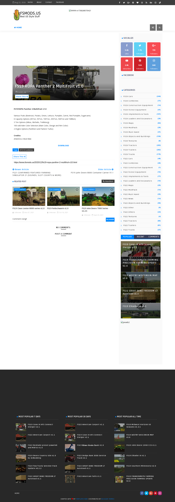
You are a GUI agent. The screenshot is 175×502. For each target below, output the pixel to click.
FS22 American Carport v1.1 (41, 435)
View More (109, 181)
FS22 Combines (130, 163)
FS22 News (128, 199)
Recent (140, 237)
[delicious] (160, 2)
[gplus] (128, 2)
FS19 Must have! (131, 132)
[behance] (151, 2)
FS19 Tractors (130, 145)
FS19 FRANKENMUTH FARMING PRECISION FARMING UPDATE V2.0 (140, 263)
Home (30, 2)
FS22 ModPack (130, 190)
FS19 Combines (20, 189)
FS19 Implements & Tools (136, 114)
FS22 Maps (128, 185)
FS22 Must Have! (131, 194)
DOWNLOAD (63, 145)
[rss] (146, 2)
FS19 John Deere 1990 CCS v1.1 (141, 445)
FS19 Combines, (35, 92)
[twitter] (124, 2)
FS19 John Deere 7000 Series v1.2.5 (95, 209)
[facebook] (119, 2)
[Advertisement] (75, 49)
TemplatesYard (82, 499)
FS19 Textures (130, 141)
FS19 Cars (128, 96)
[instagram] (155, 2)
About (39, 2)
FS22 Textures (130, 216)
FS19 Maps (128, 123)
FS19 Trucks (129, 154)
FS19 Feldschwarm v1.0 (57, 208)
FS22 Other (128, 208)
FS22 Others (129, 212)
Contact (48, 2)
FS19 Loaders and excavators (137, 119)
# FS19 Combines (26, 150)
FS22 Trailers (129, 225)
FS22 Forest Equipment (134, 172)
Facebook (60, 2)
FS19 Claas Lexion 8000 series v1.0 (28, 208)
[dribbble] (142, 2)
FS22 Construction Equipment (138, 168)
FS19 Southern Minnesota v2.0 (141, 466)
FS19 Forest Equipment (134, 110)
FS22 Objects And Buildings (136, 203)
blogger (110, 219)
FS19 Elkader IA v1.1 (134, 306)
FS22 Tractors (130, 221)
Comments (153, 237)
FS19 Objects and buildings (136, 136)
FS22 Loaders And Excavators (137, 181)
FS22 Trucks (129, 230)
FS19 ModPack (130, 128)
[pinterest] (133, 2)
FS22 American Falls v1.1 (89, 476)
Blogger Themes (107, 499)
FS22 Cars (128, 159)
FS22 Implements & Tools (136, 176)
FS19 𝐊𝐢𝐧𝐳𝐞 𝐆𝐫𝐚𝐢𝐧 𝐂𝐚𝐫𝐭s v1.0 (90, 445)
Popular (127, 237)
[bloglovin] (137, 2)
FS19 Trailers (129, 150)
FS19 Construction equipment (138, 105)
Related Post (20, 181)
